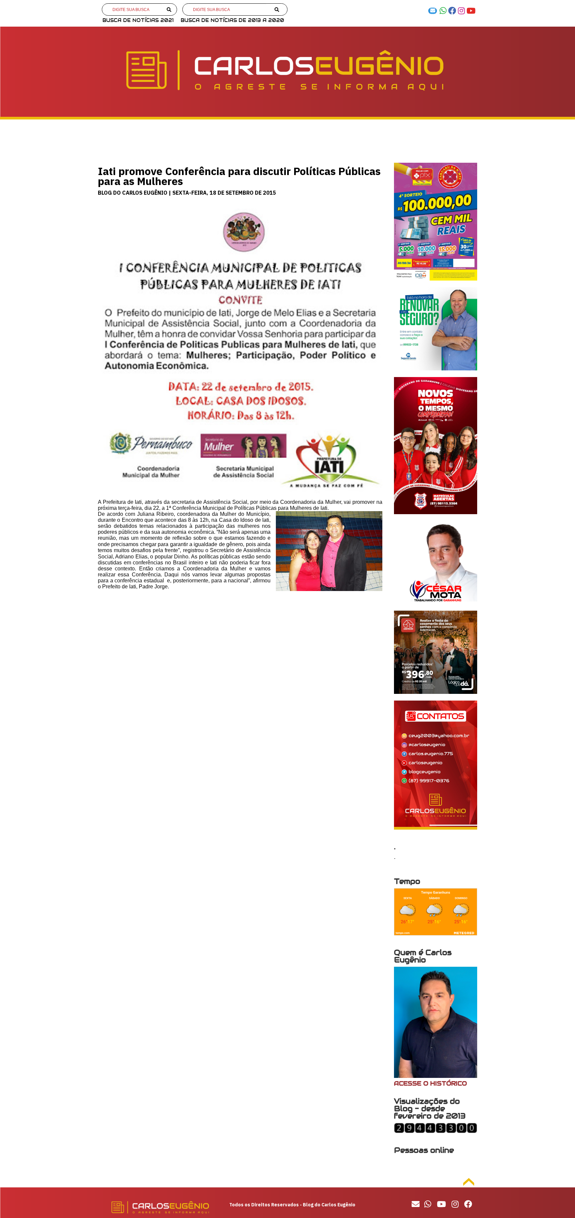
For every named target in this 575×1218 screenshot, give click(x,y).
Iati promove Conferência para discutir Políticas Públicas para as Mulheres (239, 176)
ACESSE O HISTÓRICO (430, 1083)
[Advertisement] (240, 649)
